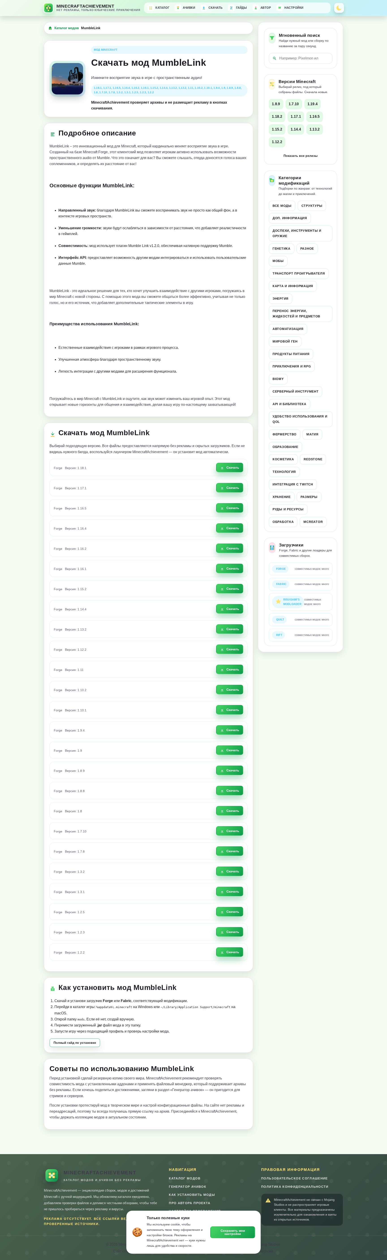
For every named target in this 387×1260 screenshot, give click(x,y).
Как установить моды (192, 1195)
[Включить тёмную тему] (339, 8)
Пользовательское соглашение (294, 1178)
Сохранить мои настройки (233, 1232)
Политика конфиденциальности (295, 1186)
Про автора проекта (189, 1203)
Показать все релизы (301, 155)
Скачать (232, 467)
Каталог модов (66, 28)
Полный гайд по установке (75, 1042)
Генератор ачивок (187, 1186)
